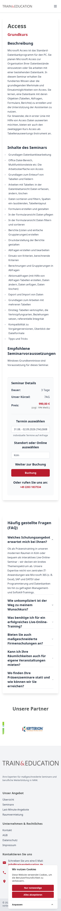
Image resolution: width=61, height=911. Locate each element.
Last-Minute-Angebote (16, 809)
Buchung (30, 473)
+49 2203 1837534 (30, 487)
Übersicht (8, 799)
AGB (5, 835)
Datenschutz (10, 840)
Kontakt (7, 830)
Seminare (8, 804)
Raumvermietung (13, 814)
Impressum (9, 845)
